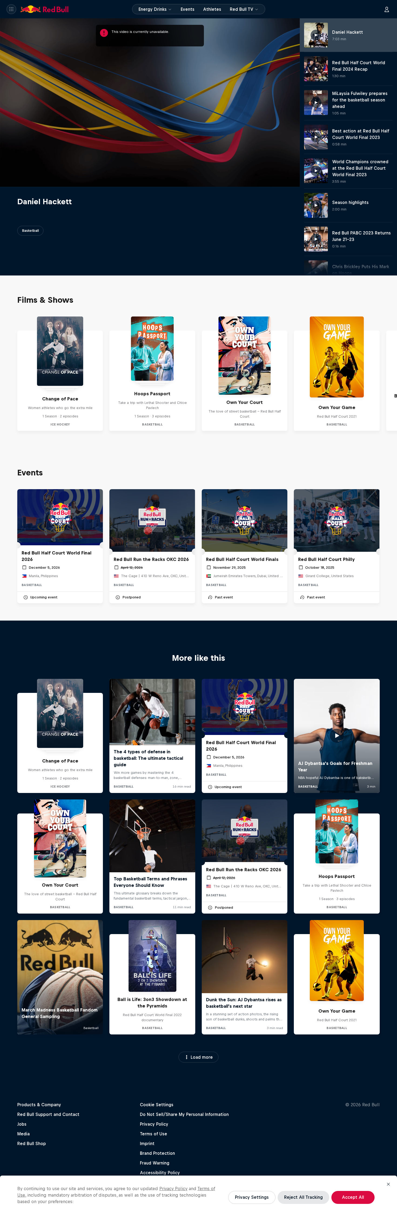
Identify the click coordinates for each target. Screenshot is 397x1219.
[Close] (388, 1184)
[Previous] (6, 373)
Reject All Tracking (303, 1197)
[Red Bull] (45, 9)
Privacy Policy (173, 1188)
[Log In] (387, 9)
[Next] (390, 373)
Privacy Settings (252, 1197)
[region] (198, 1197)
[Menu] (11, 9)
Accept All (353, 1197)
